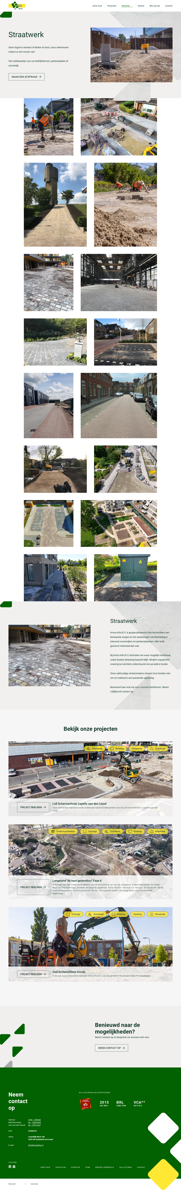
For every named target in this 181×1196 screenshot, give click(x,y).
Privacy (12, 1184)
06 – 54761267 (34, 1125)
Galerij (141, 6)
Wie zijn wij (155, 6)
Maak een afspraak (24, 76)
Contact (169, 6)
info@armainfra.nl (35, 1145)
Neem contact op (109, 1048)
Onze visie (97, 6)
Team (87, 1167)
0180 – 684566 (34, 1120)
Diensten (126, 6)
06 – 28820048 (34, 1122)
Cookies (34, 1184)
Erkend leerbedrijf (104, 1167)
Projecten (111, 6)
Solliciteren (125, 1167)
